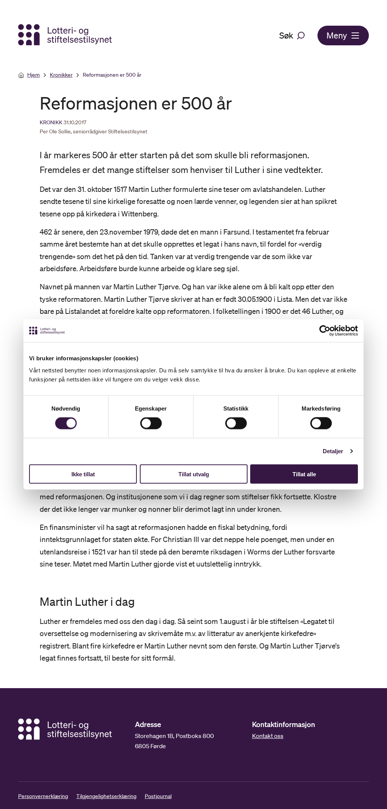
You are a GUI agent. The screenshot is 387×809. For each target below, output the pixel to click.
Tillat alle (304, 474)
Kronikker (61, 74)
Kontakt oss (267, 736)
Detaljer (333, 451)
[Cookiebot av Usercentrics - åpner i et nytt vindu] (330, 331)
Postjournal (158, 796)
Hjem (33, 74)
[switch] (151, 423)
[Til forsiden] (65, 35)
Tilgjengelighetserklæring (106, 796)
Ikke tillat (83, 474)
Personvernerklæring (43, 796)
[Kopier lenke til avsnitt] (33, 601)
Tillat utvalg (193, 474)
